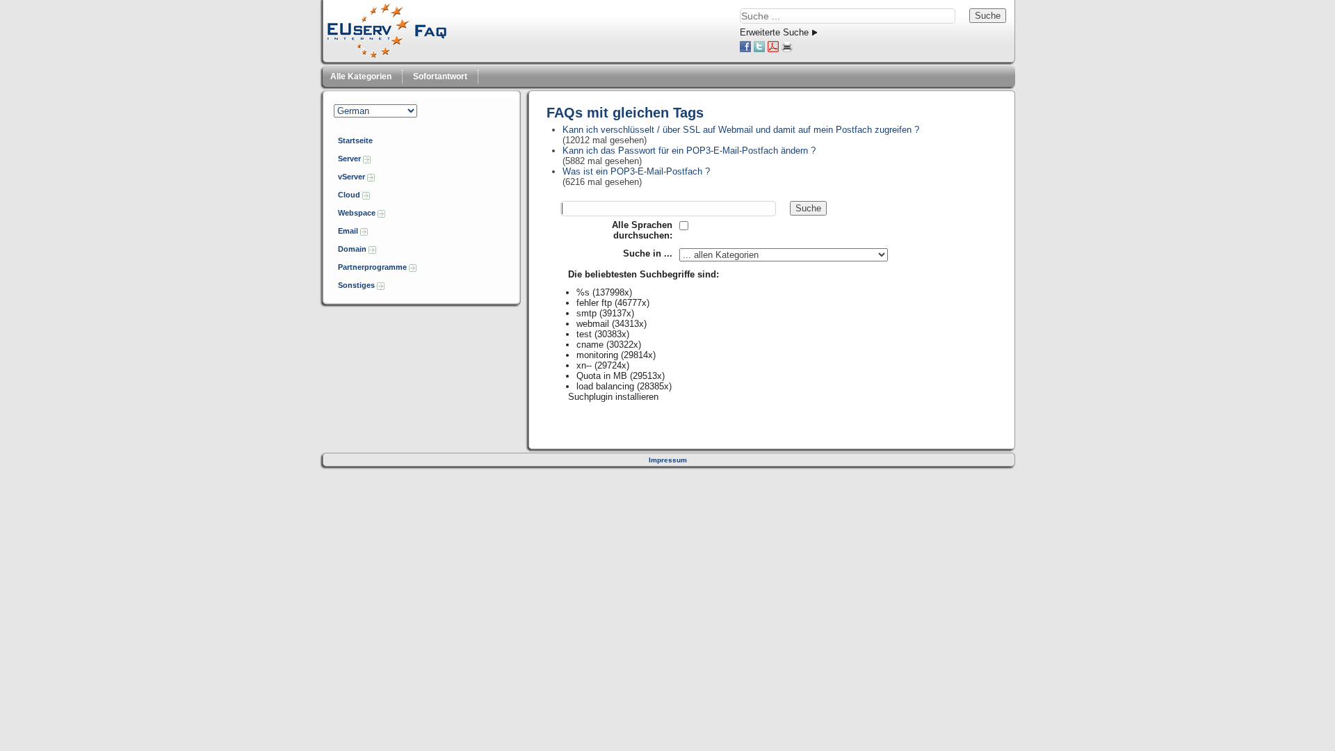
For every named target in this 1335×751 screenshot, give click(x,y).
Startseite (355, 140)
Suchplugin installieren (613, 396)
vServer (352, 176)
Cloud (350, 195)
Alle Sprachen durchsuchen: (642, 230)
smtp (586, 313)
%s (583, 292)
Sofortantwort (440, 76)
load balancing (605, 386)
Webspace (358, 213)
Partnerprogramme (373, 267)
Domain (353, 249)
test (584, 334)
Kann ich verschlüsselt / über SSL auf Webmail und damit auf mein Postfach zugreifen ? (741, 129)
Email (349, 231)
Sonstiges (357, 285)
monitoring (597, 355)
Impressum (668, 460)
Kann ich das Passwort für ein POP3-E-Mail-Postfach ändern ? (689, 150)
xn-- (584, 365)
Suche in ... (647, 253)
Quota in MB (601, 376)
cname (590, 344)
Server (350, 158)
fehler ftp (594, 303)
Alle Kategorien (360, 76)
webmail (592, 323)
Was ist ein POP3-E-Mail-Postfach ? (636, 171)
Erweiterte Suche (774, 32)
